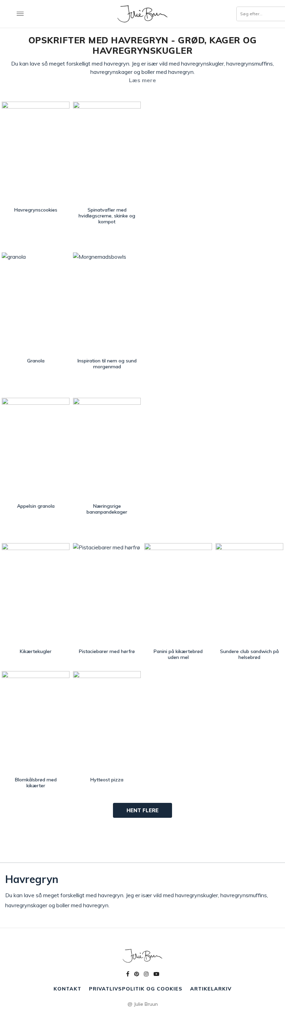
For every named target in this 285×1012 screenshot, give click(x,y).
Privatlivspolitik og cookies (135, 989)
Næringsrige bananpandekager (107, 509)
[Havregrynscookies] (36, 153)
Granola (35, 361)
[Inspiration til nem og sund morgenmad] (107, 303)
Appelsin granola (36, 506)
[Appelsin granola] (36, 449)
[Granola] (36, 303)
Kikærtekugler (35, 651)
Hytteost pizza (106, 780)
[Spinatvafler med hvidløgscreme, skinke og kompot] (107, 153)
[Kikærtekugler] (36, 594)
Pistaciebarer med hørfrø (107, 651)
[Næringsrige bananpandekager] (107, 449)
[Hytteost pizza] (107, 722)
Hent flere (142, 810)
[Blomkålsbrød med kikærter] (36, 722)
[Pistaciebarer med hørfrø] (107, 594)
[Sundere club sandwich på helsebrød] (249, 594)
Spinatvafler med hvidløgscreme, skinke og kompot (107, 216)
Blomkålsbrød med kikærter (36, 783)
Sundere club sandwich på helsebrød (249, 654)
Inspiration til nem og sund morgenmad (107, 364)
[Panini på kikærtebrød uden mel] (178, 594)
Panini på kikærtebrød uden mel (178, 654)
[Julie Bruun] (142, 14)
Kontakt (67, 989)
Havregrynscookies (35, 210)
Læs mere (142, 80)
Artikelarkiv (210, 989)
